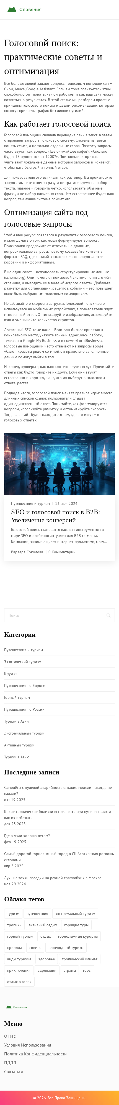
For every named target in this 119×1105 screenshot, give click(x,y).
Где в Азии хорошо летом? (27, 835)
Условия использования (27, 1045)
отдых (45, 936)
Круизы (10, 673)
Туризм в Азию (16, 756)
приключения (18, 970)
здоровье (46, 958)
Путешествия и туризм (30, 503)
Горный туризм (17, 697)
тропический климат (79, 958)
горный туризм (20, 936)
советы (35, 947)
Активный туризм (19, 745)
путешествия (37, 913)
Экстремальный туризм (24, 733)
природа (14, 947)
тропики (14, 924)
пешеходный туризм (66, 947)
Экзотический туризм (22, 661)
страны (70, 970)
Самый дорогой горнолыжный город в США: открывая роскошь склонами (59, 856)
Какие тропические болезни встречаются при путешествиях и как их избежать (57, 814)
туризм (13, 913)
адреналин (47, 970)
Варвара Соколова (27, 551)
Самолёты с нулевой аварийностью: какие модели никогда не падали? (58, 790)
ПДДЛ (10, 1062)
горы (87, 970)
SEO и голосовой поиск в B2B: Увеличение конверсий (55, 516)
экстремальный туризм (75, 913)
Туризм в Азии (16, 721)
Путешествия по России (24, 709)
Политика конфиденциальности (35, 1054)
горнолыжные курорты (78, 936)
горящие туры (76, 924)
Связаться (13, 1071)
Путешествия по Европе (24, 685)
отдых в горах (19, 981)
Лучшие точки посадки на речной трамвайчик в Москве (52, 877)
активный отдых (43, 924)
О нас (9, 1036)
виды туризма (19, 958)
